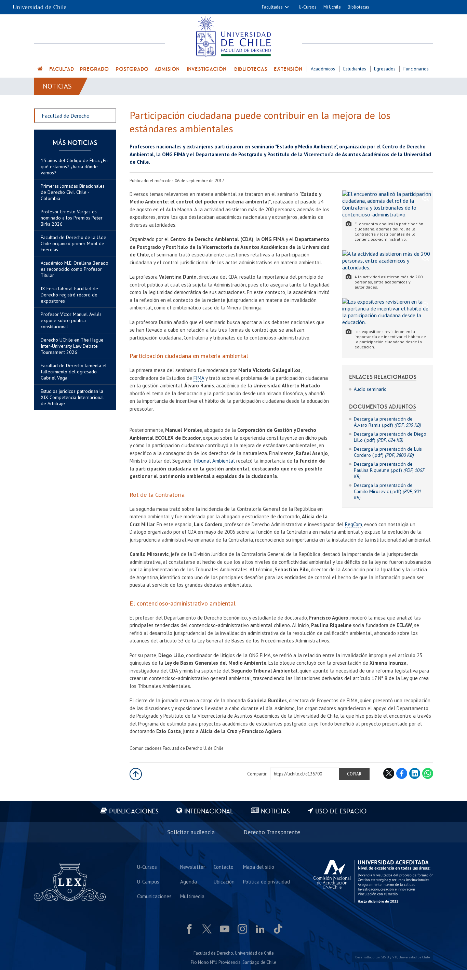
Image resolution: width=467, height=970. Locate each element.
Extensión (288, 69)
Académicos (323, 69)
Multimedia (192, 896)
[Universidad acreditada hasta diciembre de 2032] (373, 881)
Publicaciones (134, 811)
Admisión (167, 69)
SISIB (385, 957)
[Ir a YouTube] (224, 929)
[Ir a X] (207, 929)
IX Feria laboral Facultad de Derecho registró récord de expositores (69, 294)
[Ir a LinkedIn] (260, 929)
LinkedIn (414, 773)
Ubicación (224, 881)
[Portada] (40, 70)
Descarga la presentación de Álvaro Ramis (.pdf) (387, 422)
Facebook (401, 773)
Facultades (272, 7)
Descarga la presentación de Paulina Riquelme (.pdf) (389, 470)
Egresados (385, 69)
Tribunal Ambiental (214, 460)
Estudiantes (354, 69)
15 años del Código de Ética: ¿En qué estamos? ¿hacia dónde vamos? (74, 166)
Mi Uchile (332, 7)
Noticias (57, 86)
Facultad (61, 69)
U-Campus (148, 881)
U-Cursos (308, 7)
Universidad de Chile (414, 957)
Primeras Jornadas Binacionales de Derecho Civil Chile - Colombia (73, 192)
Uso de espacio (341, 811)
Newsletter (192, 867)
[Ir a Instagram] (242, 929)
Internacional (208, 811)
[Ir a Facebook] (189, 929)
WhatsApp (427, 773)
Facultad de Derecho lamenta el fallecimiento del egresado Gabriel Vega (74, 371)
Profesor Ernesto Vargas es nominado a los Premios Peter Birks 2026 (72, 218)
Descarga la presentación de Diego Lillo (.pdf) (390, 437)
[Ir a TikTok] (278, 929)
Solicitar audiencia (191, 832)
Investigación (206, 69)
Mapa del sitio (258, 867)
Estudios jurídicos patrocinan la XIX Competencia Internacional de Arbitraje (72, 397)
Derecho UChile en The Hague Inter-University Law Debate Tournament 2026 (72, 346)
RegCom (353, 524)
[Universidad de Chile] (39, 5)
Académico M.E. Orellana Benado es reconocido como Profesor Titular (74, 269)
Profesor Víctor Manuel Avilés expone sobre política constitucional (71, 320)
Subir (136, 774)
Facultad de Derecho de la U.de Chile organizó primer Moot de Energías (73, 243)
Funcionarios (416, 69)
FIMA (199, 378)
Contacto (224, 867)
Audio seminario (370, 389)
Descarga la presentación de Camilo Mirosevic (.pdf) (387, 491)
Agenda (188, 881)
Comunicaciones (154, 896)
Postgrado (132, 69)
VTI (394, 957)
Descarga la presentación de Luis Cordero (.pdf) (388, 452)
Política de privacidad (266, 881)
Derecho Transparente (271, 832)
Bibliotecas (358, 7)
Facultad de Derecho (66, 115)
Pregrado (94, 69)
